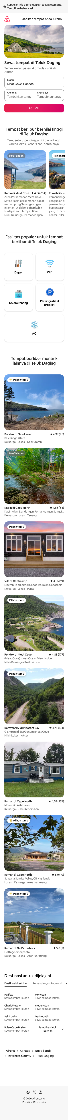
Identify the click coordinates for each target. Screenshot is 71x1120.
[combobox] (34, 84)
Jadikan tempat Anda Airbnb (42, 19)
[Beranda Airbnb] (7, 19)
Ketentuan (39, 1102)
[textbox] (19, 97)
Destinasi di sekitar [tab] (15, 983)
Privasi (26, 1102)
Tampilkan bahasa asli (20, 8)
